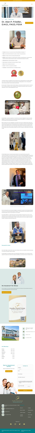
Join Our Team (30, 414)
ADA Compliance (14, 430)
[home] (5, 4)
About (6, 19)
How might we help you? (21, 377)
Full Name (19, 367)
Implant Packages (22, 412)
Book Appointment (9, 371)
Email (19, 370)
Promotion (29, 412)
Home (2, 19)
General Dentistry (30, 410)
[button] (31, 4)
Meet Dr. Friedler (11, 19)
